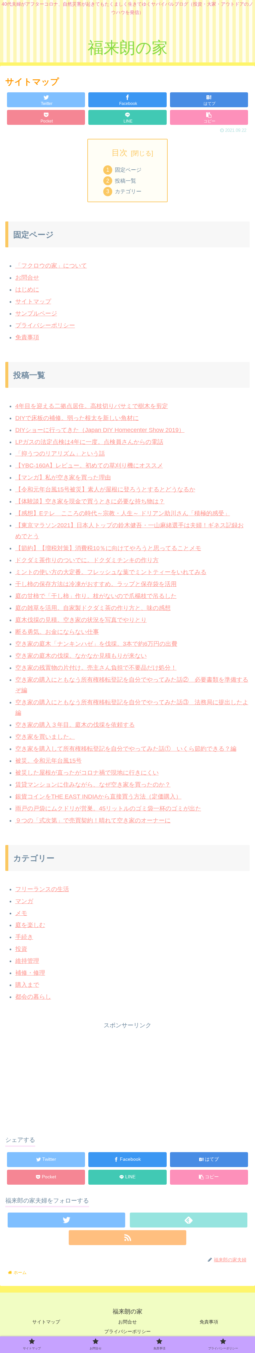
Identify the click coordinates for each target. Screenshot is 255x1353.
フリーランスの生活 (42, 889)
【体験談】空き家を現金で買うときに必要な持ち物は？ (90, 501)
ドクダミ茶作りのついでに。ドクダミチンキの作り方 (87, 560)
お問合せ (27, 277)
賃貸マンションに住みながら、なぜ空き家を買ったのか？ (93, 784)
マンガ (24, 901)
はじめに (27, 289)
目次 (120, 152)
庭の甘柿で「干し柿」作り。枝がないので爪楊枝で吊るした (96, 596)
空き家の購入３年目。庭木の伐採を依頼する (75, 724)
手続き (24, 937)
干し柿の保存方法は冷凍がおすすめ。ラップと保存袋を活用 (96, 584)
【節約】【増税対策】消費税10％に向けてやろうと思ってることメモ (108, 548)
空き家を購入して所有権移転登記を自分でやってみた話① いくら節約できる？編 (125, 748)
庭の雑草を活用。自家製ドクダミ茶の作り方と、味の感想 (93, 608)
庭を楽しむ (30, 925)
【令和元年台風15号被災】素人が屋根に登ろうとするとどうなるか (105, 489)
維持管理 (27, 961)
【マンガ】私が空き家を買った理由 (63, 477)
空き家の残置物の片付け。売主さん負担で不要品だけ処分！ (96, 667)
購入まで (27, 984)
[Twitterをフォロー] (66, 1220)
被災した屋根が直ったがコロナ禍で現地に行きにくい (87, 772)
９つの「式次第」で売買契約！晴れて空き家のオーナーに (93, 820)
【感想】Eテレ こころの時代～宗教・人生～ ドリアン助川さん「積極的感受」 (122, 513)
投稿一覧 (125, 181)
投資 (21, 949)
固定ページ (128, 170)
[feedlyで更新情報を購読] (188, 1220)
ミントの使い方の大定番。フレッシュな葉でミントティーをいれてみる (111, 572)
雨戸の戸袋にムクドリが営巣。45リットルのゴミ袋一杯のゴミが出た (108, 808)
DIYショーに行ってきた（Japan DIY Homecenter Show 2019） (100, 430)
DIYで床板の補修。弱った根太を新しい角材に (77, 418)
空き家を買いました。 (45, 736)
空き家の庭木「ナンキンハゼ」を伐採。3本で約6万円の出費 (96, 643)
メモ (21, 913)
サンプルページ (36, 313)
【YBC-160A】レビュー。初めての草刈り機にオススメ (89, 465)
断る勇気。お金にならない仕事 (57, 632)
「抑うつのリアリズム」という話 (60, 453)
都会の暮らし (33, 996)
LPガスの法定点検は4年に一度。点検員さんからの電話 (89, 442)
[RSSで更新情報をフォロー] (127, 1237)
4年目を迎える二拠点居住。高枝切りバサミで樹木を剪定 (91, 406)
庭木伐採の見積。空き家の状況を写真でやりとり (81, 620)
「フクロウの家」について (51, 265)
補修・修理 (30, 973)
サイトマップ (33, 301)
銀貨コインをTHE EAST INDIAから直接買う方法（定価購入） (98, 796)
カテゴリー (128, 191)
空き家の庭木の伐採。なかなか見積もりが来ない (81, 655)
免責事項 (27, 337)
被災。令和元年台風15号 (48, 760)
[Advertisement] (127, 1077)
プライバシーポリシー (45, 325)
